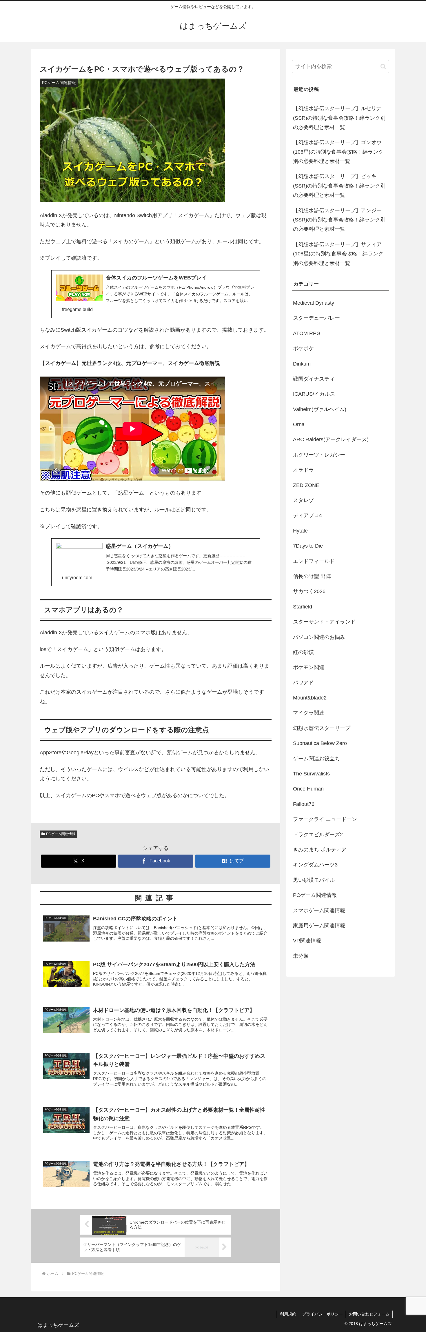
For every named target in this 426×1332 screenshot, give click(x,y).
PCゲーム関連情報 (60, 834)
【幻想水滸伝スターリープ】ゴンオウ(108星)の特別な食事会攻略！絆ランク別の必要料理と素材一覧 (338, 151)
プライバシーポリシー (322, 1314)
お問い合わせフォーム (369, 1314)
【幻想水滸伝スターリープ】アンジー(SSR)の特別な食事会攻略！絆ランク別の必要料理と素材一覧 (339, 220)
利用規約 (288, 1314)
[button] (383, 66)
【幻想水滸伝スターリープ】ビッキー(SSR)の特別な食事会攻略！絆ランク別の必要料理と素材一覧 (339, 185)
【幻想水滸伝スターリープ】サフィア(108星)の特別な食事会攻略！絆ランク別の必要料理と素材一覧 (338, 253)
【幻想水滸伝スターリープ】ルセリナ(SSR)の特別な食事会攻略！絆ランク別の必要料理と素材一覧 (339, 118)
